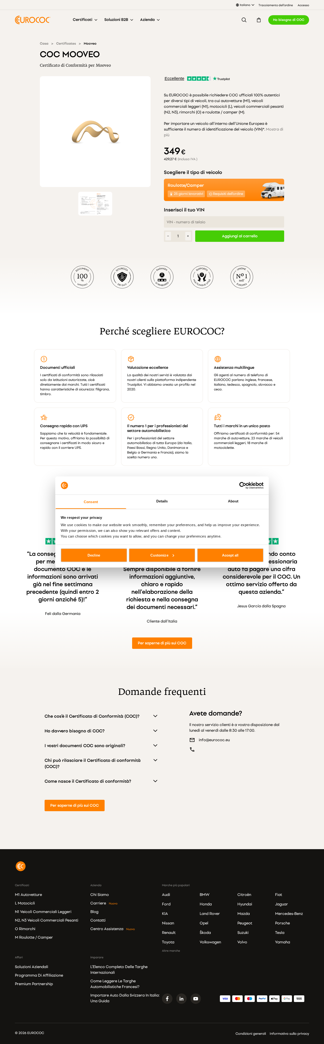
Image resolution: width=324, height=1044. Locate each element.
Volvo (242, 942)
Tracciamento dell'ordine (276, 5)
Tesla (279, 933)
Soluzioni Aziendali (31, 967)
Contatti (98, 920)
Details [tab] (162, 501)
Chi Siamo (99, 895)
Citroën (244, 895)
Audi (166, 895)
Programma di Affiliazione (39, 975)
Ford (166, 904)
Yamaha (282, 942)
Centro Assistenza (106, 929)
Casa (44, 44)
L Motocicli (25, 903)
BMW (204, 895)
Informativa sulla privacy (289, 1034)
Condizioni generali (251, 1034)
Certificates (66, 44)
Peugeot (244, 923)
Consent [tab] (91, 502)
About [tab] (233, 501)
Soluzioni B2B (116, 20)
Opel (204, 923)
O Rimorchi (25, 929)
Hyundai (244, 904)
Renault (169, 933)
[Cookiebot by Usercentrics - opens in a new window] (243, 485)
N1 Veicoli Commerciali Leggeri (43, 912)
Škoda (205, 933)
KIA (165, 914)
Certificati (82, 20)
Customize (159, 555)
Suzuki (243, 933)
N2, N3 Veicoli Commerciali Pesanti (46, 920)
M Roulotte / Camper (34, 937)
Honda (206, 904)
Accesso (303, 5)
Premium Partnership (34, 984)
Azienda (147, 20)
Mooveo (90, 44)
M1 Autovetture (28, 895)
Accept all (230, 555)
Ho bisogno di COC (288, 20)
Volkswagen (210, 942)
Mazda (243, 914)
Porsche (282, 923)
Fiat (278, 895)
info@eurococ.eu (214, 740)
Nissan (168, 923)
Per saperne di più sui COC (162, 643)
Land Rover (210, 914)
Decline (94, 555)
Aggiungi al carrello (240, 236)
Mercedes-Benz (289, 914)
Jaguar (281, 904)
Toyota (168, 942)
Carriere (98, 903)
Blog (94, 912)
